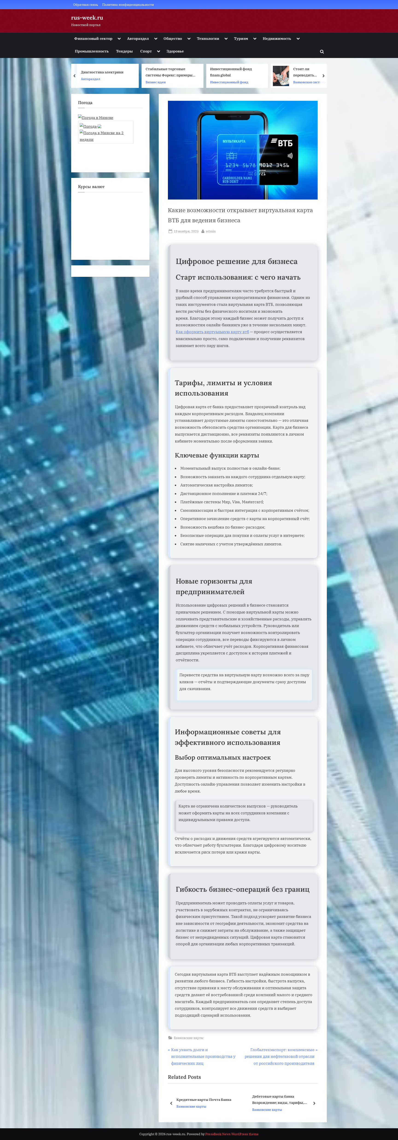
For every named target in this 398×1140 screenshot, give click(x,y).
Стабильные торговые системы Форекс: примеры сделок (104, 72)
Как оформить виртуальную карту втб (212, 331)
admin (211, 231)
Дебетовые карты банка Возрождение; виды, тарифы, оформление (202, 1100)
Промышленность (92, 51)
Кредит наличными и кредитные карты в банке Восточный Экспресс (283, 1099)
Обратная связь (85, 4)
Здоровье (175, 51)
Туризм (241, 38)
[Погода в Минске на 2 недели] (106, 134)
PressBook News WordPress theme (232, 1134)
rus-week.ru (87, 17)
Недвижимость (277, 38)
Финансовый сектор (93, 38)
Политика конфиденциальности (128, 4)
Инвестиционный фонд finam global (166, 72)
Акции (280, 79)
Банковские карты (188, 1038)
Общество (173, 38)
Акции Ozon (285, 72)
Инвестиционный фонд (165, 82)
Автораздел (138, 38)
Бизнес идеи (91, 82)
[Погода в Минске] (95, 117)
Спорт (146, 51)
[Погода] (90, 124)
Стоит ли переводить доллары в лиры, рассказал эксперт (244, 72)
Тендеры (124, 51)
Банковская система (244, 82)
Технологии (208, 38)
